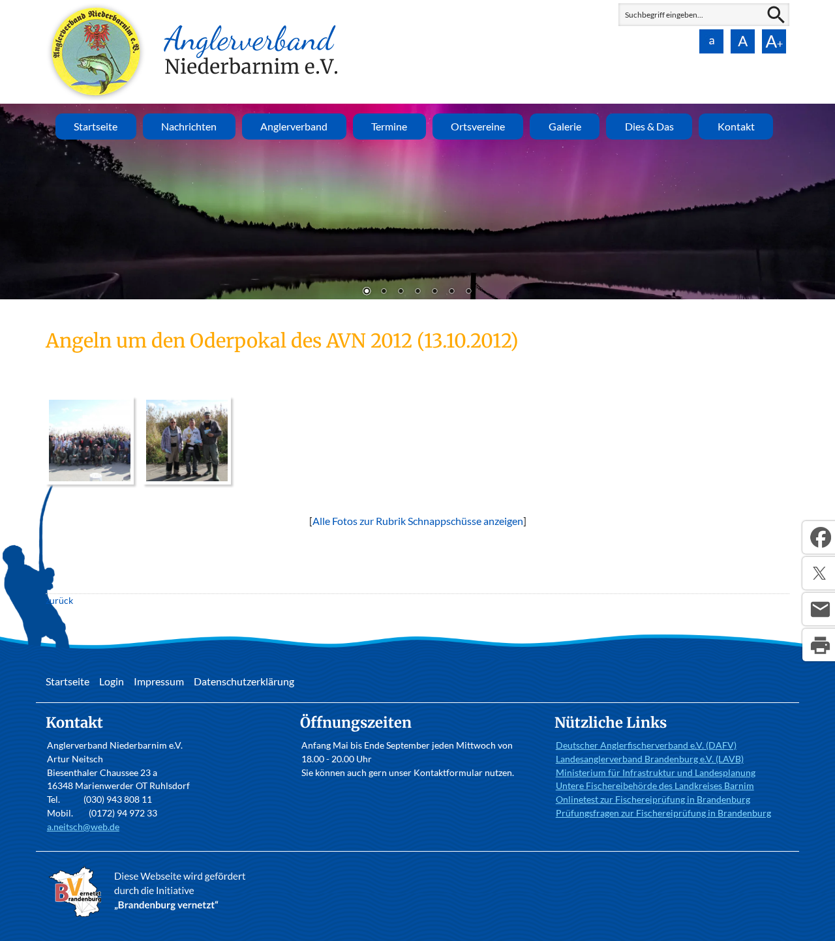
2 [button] (383, 292)
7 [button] (468, 292)
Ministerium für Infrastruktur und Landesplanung (655, 772)
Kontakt (736, 126)
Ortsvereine (478, 126)
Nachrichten (189, 126)
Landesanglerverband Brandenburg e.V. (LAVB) (650, 758)
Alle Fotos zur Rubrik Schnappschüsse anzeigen (417, 521)
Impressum (159, 681)
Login (111, 681)
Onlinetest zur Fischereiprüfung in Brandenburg (653, 799)
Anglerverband (293, 126)
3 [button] (400, 292)
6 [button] (451, 292)
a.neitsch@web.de (83, 826)
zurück (59, 600)
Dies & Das (649, 126)
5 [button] (434, 292)
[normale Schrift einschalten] (711, 41)
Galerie (565, 126)
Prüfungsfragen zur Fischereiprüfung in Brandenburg (663, 812)
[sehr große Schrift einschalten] (773, 41)
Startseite (95, 126)
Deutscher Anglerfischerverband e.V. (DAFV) (646, 745)
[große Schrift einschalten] (742, 41)
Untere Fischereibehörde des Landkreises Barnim (655, 785)
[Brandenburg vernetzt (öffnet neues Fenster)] (150, 917)
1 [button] (366, 292)
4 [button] (417, 292)
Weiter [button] (815, 201)
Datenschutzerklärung (244, 681)
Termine (389, 126)
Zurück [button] (19, 201)
